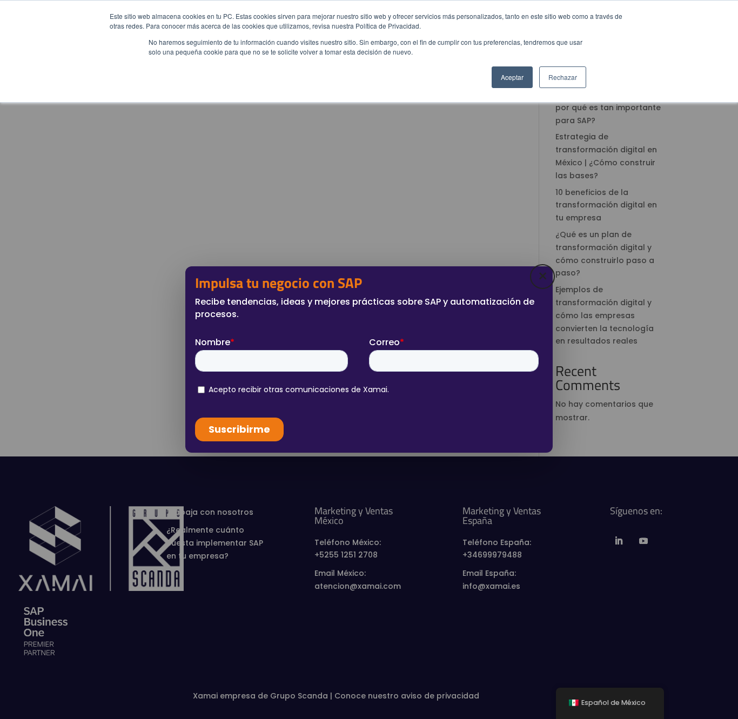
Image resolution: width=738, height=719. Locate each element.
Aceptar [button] (512, 77)
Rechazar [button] (562, 77)
